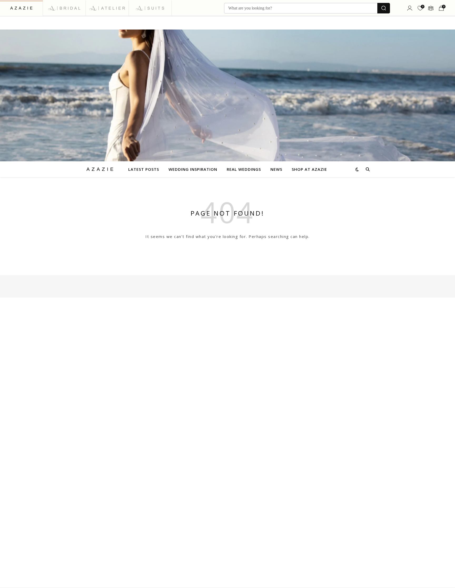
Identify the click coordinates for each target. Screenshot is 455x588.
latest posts (143, 169)
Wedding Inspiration (193, 169)
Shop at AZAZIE (309, 169)
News (276, 169)
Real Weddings (244, 169)
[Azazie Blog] (99, 169)
